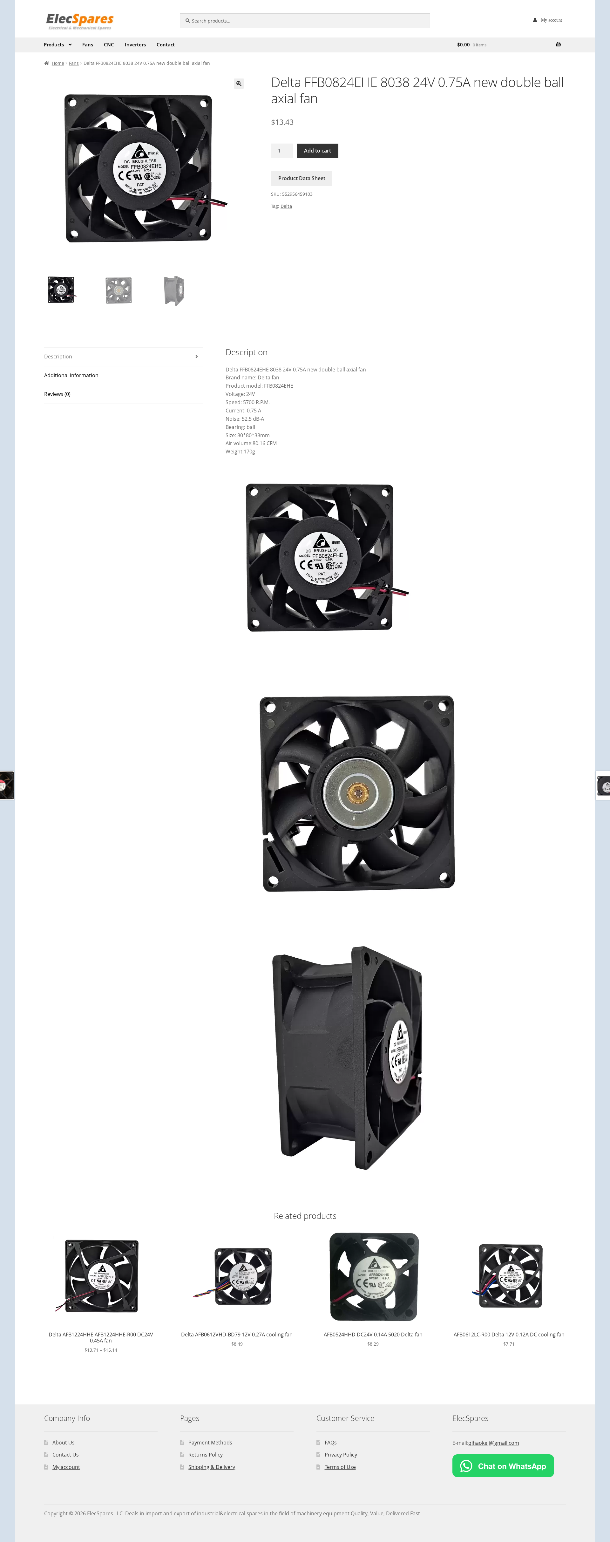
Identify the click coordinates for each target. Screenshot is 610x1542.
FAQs (331, 1442)
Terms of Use (340, 1467)
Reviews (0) (57, 394)
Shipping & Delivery (211, 1467)
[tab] (123, 357)
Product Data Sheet (301, 178)
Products (54, 44)
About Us (63, 1442)
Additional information (71, 375)
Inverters (135, 44)
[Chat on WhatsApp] (509, 1465)
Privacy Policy (341, 1454)
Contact (166, 44)
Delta (286, 206)
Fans (87, 44)
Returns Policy (205, 1454)
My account (551, 20)
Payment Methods (210, 1442)
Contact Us (65, 1454)
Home (58, 63)
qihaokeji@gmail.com (493, 1442)
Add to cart (317, 150)
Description (58, 356)
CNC (109, 44)
